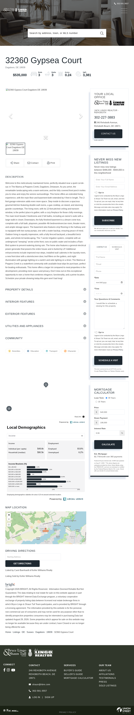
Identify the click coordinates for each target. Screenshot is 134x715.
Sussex (30, 632)
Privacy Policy (118, 210)
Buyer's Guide (73, 670)
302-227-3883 (104, 117)
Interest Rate (100, 428)
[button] (102, 33)
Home (8, 632)
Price (96, 407)
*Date (96, 278)
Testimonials (107, 678)
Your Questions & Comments (107, 299)
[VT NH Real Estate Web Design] (124, 710)
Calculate (108, 444)
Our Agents (99, 140)
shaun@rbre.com (41, 684)
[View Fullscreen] (9, 525)
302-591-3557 (123, 3)
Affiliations (107, 674)
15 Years (101, 402)
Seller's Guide (73, 674)
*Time (96, 289)
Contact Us (108, 134)
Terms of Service (115, 371)
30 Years (112, 398)
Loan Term (99, 398)
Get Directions (22, 563)
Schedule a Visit (117, 248)
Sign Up (49, 697)
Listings (16, 632)
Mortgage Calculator (78, 678)
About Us (105, 670)
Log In (36, 697)
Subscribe (108, 220)
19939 (49, 632)
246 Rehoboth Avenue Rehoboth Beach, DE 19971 (43, 674)
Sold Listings (107, 686)
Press (103, 682)
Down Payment (101, 418)
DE (23, 632)
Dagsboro (40, 632)
